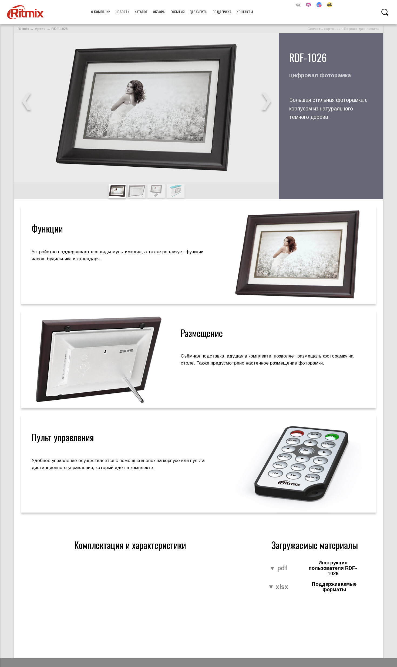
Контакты (245, 12)
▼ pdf (278, 568)
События (177, 12)
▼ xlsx (278, 587)
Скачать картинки (324, 29)
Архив (40, 29)
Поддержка (222, 12)
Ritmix (23, 29)
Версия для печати (361, 29)
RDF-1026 (59, 29)
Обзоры (159, 12)
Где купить (198, 12)
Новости (122, 12)
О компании (100, 12)
